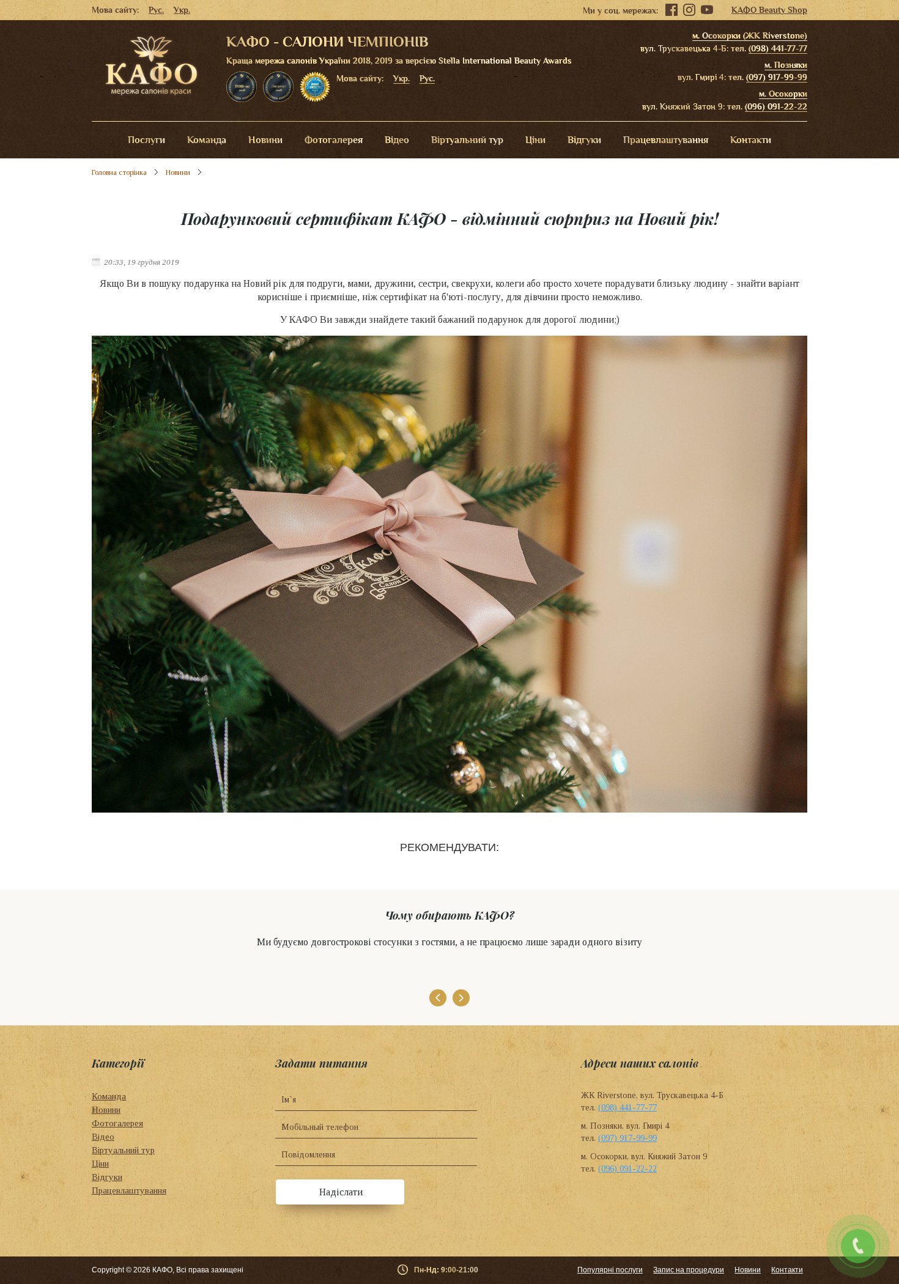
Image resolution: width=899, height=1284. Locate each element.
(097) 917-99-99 (776, 77)
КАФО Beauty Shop (769, 10)
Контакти (750, 140)
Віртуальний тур (467, 140)
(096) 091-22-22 (776, 106)
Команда (206, 140)
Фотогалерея (334, 140)
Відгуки (584, 140)
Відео (397, 140)
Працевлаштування (665, 140)
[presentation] (437, 997)
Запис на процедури (688, 1270)
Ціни (535, 140)
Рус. (156, 10)
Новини (265, 140)
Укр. (182, 10)
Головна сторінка (119, 172)
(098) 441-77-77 (778, 48)
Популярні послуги (610, 1270)
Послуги (146, 140)
